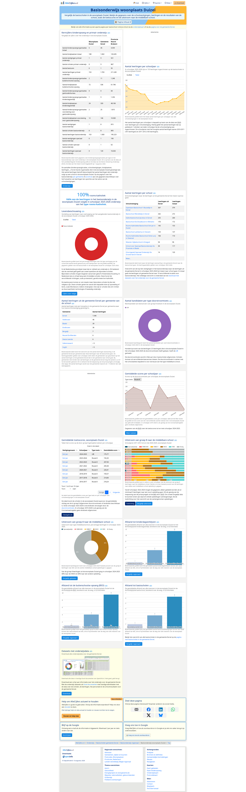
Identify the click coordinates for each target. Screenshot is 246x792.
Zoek (137, 3)
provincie (89, 177)
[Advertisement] (154, 48)
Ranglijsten (151, 762)
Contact (150, 784)
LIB (177, 351)
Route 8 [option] (137, 379)
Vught (64, 347)
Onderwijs (66, 186)
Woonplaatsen (118, 757)
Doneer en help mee (71, 716)
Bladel (64, 323)
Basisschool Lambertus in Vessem (138, 232)
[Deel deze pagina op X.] (148, 715)
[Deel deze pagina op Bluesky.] (160, 715)
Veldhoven (66, 320)
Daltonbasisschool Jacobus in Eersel (139, 218)
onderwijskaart (138, 27)
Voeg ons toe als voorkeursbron (138, 735)
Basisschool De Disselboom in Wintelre (140, 222)
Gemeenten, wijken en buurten (116, 755)
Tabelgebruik (67, 515)
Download (180, 3)
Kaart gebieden (152, 768)
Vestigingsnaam (68, 450)
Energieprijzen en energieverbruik (117, 773)
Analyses (150, 752)
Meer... (128, 258)
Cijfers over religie (69, 294)
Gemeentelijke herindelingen (157, 757)
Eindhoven (66, 327)
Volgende (116, 492)
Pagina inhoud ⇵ (124, 22)
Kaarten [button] (157, 3)
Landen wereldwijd (111, 762)
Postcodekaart (152, 775)
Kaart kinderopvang (154, 770)
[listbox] (137, 379)
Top (169, 743)
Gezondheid (109, 770)
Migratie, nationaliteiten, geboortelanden (120, 775)
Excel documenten (90, 684)
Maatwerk (150, 786)
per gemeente (78, 177)
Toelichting (130, 504)
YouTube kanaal (152, 788)
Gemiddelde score (110, 450)
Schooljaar (83, 450)
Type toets (96, 450)
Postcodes (108, 757)
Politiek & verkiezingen (113, 780)
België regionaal (125, 762)
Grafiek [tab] (129, 75)
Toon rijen (69, 489)
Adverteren (151, 781)
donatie (67, 707)
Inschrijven (67, 735)
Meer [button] (168, 3)
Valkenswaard (67, 343)
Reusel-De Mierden (69, 335)
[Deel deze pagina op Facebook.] (148, 709)
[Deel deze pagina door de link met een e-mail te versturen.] (136, 709)
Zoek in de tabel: (93, 446)
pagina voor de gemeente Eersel (163, 27)
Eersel (64, 316)
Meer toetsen (131, 433)
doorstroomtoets (68, 508)
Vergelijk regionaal (133, 574)
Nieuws (149, 759)
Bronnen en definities (155, 755)
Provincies (108, 759)
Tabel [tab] (137, 75)
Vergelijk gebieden (69, 578)
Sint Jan (65, 454)
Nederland (117, 759)
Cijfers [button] (146, 3)
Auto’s (107, 768)
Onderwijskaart (152, 773)
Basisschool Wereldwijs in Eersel (137, 214)
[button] (108, 32)
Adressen (108, 752)
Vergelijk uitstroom (144, 504)
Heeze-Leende (67, 339)
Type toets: (129, 379)
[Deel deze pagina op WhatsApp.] (173, 709)
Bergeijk (65, 331)
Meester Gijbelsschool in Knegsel (138, 242)
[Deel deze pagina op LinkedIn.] (160, 709)
